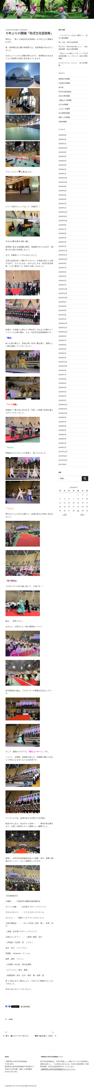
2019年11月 (63, 362)
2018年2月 (62, 443)
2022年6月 (62, 272)
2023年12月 (63, 212)
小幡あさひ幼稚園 (65, 100)
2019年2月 (62, 396)
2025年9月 (62, 152)
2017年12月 (63, 452)
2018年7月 (62, 422)
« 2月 (65, 514)
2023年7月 (62, 229)
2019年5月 (62, 383)
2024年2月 (62, 203)
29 (78, 511)
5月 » (82, 514)
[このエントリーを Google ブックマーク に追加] (9, 1006)
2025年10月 (63, 148)
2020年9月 (62, 336)
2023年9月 (62, 225)
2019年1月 (62, 400)
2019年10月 (63, 366)
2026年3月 (62, 139)
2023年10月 (63, 221)
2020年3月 (62, 349)
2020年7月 (62, 340)
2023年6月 (62, 233)
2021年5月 (62, 310)
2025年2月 (62, 169)
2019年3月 (62, 392)
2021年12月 (63, 289)
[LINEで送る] (25, 1006)
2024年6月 (62, 191)
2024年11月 (63, 178)
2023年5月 (62, 238)
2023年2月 (62, 242)
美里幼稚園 (63, 122)
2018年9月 (62, 417)
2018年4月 (62, 434)
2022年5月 (62, 276)
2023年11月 (63, 216)
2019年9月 (62, 370)
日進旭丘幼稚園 (64, 83)
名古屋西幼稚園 (64, 113)
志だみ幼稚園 (63, 104)
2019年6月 (62, 379)
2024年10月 (63, 182)
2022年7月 (62, 268)
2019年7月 (62, 375)
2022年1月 (62, 285)
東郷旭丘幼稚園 (64, 79)
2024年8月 (62, 186)
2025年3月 (62, 165)
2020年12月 (63, 323)
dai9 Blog (17, 8)
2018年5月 (62, 430)
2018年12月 (63, 405)
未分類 (10, 1019)
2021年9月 (62, 302)
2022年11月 (63, 255)
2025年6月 (62, 156)
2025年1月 (62, 173)
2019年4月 (62, 387)
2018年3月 (62, 439)
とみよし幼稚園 (64, 109)
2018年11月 (63, 409)
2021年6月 (62, 306)
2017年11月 (63, 456)
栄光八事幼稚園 (64, 96)
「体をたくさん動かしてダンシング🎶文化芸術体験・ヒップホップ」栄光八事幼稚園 (73, 55)
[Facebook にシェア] (6, 1006)
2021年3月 (62, 315)
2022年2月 (62, 280)
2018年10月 (63, 413)
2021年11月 (63, 293)
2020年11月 (63, 328)
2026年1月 (62, 144)
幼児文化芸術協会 (65, 92)
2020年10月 (63, 332)
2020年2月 (62, 353)
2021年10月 (63, 298)
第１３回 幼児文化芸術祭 (68, 42)
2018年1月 (62, 447)
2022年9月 (62, 263)
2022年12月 (63, 250)
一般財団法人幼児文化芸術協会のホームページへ (58, 1069)
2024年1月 (62, 208)
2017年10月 (63, 460)
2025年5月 (62, 161)
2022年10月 (63, 259)
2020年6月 (62, 345)
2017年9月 (62, 464)
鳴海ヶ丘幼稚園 (64, 117)
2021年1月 (62, 319)
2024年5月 (62, 195)
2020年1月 (62, 357)
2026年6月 (62, 135)
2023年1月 (62, 246)
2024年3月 (62, 199)
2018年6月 (62, 426)
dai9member (23, 30)
